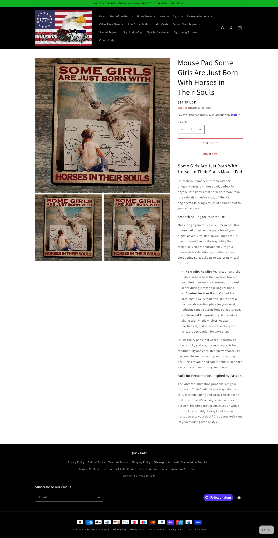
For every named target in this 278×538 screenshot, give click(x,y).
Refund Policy (96, 462)
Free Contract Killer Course (119, 469)
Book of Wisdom (89, 469)
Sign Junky (83, 529)
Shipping (182, 107)
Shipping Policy (141, 462)
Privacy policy (137, 529)
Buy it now (210, 153)
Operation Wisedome (183, 469)
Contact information (197, 529)
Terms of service (156, 529)
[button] (121, 16)
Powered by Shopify (99, 529)
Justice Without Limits (153, 469)
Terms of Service (118, 462)
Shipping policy (175, 529)
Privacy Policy (76, 462)
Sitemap (159, 462)
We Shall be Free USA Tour (139, 475)
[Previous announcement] (36, 3)
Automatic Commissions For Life (187, 462)
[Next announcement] (242, 3)
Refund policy (119, 529)
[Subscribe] (99, 497)
